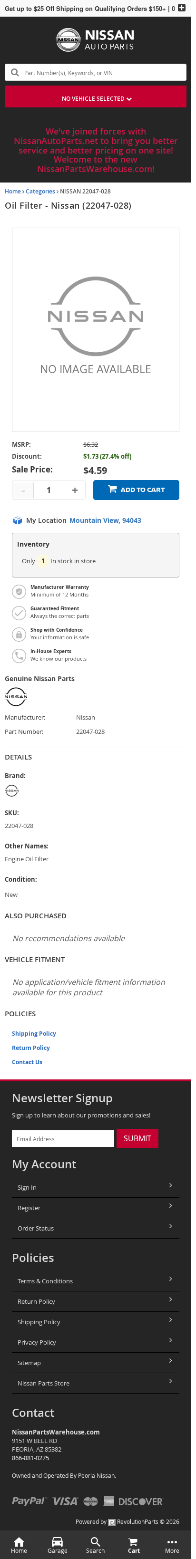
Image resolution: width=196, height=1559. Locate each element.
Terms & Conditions (45, 1281)
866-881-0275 (30, 1457)
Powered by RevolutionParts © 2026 (127, 1521)
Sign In (27, 1187)
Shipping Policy (34, 1034)
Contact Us (27, 1062)
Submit (137, 1138)
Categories (40, 191)
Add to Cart (143, 490)
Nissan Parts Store (43, 1383)
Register (29, 1207)
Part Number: (24, 732)
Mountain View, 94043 (105, 520)
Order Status (36, 1228)
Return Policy (31, 1048)
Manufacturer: (25, 717)
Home (13, 191)
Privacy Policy (37, 1342)
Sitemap (29, 1362)
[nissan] (40, 791)
